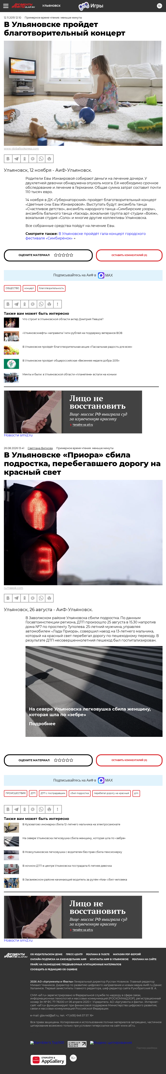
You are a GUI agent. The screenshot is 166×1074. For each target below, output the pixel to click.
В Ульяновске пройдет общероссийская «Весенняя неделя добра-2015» (71, 360)
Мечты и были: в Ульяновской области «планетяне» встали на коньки (69, 374)
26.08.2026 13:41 (14, 448)
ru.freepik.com (13, 588)
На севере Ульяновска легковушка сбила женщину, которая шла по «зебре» (90, 711)
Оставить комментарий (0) (129, 255)
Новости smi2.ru (18, 435)
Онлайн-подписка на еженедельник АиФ (58, 959)
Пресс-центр (74, 954)
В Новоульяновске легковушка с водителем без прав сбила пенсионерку (72, 852)
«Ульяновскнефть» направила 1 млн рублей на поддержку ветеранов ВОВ (72, 333)
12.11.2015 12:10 (12, 17)
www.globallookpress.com (21, 148)
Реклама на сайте (144, 959)
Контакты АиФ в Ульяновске (109, 959)
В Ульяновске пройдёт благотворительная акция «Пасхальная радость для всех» (77, 346)
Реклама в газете (98, 954)
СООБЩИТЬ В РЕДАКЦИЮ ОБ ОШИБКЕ (53, 969)
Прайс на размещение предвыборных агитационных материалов (75, 964)
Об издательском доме (46, 954)
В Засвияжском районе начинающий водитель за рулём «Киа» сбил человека (74, 879)
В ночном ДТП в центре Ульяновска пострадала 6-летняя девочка (67, 865)
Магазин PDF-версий (127, 954)
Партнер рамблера (147, 1048)
